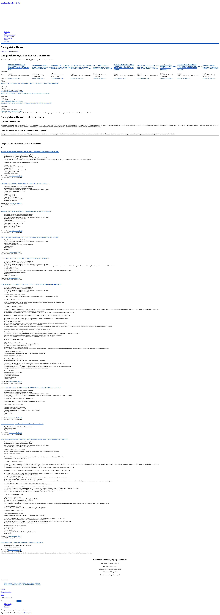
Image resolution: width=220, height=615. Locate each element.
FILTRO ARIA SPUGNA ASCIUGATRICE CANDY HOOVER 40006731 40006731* (25, 258)
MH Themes (27, 613)
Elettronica (7, 32)
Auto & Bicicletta (9, 36)
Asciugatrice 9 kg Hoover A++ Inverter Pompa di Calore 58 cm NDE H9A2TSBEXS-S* (25, 93)
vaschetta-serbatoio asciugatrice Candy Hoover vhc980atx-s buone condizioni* (22, 424)
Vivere (6, 39)
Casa (5, 33)
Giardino (6, 41)
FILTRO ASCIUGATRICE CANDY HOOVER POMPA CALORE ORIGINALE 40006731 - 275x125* (30, 237)
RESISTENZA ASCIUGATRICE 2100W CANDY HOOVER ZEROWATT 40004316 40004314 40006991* (31, 284)
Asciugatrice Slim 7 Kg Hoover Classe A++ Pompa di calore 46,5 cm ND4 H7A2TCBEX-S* (26, 103)
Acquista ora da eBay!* (14, 78)
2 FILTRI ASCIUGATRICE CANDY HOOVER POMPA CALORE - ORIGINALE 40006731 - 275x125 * (30, 387)
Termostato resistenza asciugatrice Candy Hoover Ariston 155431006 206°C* (22, 542)
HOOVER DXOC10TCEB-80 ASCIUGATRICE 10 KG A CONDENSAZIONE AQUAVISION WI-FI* (30, 83)
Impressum (7, 605)
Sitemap (6, 607)
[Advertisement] (110, 18)
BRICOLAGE (8, 38)
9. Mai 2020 (4, 51)
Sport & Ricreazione (9, 35)
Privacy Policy (8, 604)
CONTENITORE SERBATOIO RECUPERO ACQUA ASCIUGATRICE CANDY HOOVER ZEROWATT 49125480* (34, 439)
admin (9, 51)
